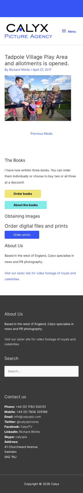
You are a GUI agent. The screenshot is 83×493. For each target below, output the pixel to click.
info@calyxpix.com (27, 416)
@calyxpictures (28, 422)
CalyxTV (26, 426)
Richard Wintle (29, 432)
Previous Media (41, 133)
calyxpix (21, 437)
